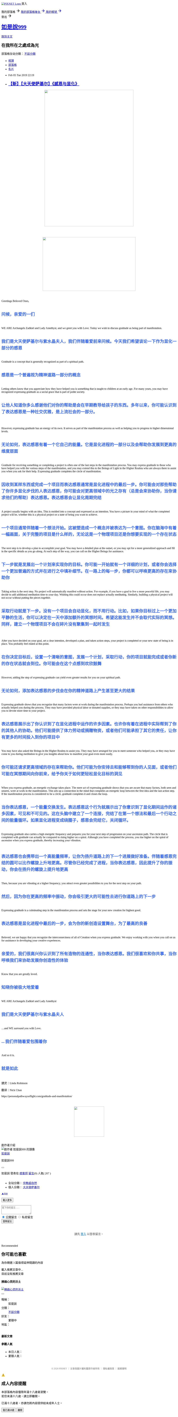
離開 (20, 1410)
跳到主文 (7, 36)
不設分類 (29, 53)
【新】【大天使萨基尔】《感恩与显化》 (43, 84)
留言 (31, 1173)
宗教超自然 (30, 1183)
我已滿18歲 (8, 1410)
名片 (11, 69)
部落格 (12, 64)
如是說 (5, 1153)
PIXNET (63, 1368)
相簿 (11, 60)
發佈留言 (7, 1221)
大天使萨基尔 (31, 1187)
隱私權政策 (108, 1368)
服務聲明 (122, 1368)
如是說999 (13, 27)
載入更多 (7, 1200)
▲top (4, 1193)
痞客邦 (23, 1173)
